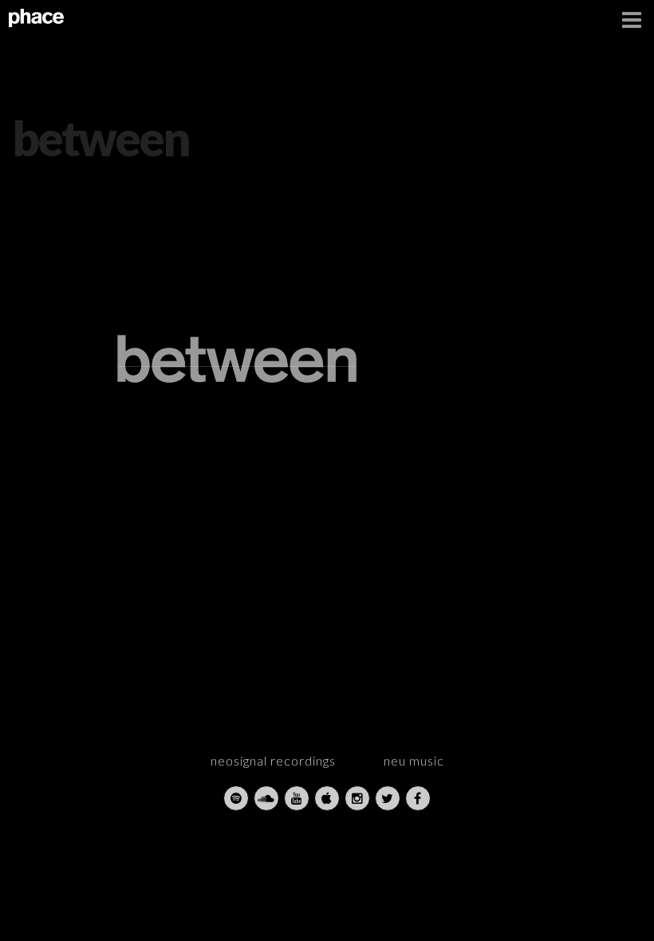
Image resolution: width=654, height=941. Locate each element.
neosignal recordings (273, 760)
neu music (414, 760)
